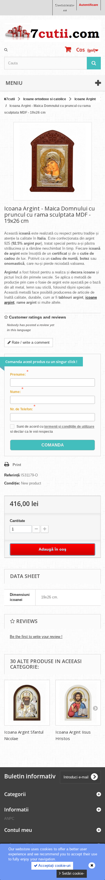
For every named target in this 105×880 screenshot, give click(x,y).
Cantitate (17, 521)
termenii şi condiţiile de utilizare (69, 427)
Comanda (52, 445)
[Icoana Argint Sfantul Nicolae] (27, 702)
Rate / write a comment (30, 342)
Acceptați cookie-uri (54, 865)
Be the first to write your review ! (36, 637)
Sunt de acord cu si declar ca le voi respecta (52, 429)
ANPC (9, 818)
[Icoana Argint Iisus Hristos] (78, 702)
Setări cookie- (72, 873)
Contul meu (18, 830)
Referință (12, 475)
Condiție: (12, 483)
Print (17, 465)
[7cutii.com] (52, 31)
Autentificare (88, 4)
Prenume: (19, 374)
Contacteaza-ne (64, 7)
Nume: (16, 391)
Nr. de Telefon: (22, 409)
